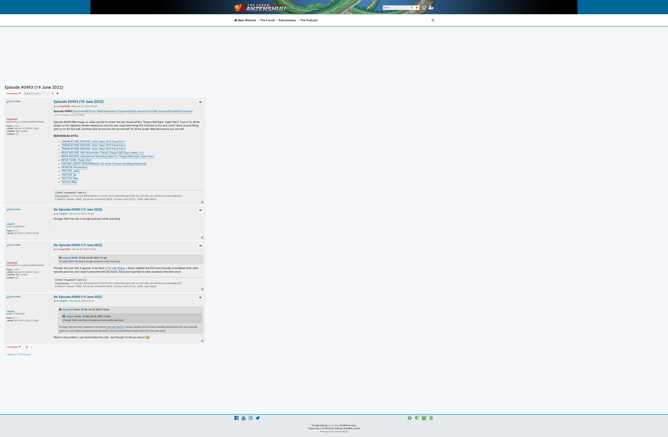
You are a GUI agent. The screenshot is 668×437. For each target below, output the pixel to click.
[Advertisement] (334, 52)
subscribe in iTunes (115, 111)
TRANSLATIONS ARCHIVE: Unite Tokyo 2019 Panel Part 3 (93, 148)
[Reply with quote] (200, 102)
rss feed (97, 111)
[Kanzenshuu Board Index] (263, 7)
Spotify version (136, 111)
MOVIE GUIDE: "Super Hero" (76, 160)
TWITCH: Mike (69, 182)
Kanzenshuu (63, 196)
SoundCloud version (180, 111)
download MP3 (81, 111)
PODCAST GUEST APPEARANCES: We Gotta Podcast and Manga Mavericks (104, 163)
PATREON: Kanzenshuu (74, 167)
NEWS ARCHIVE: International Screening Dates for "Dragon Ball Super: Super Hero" (107, 156)
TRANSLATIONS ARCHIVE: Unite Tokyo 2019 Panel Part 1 (93, 141)
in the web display (115, 268)
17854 (16, 126)
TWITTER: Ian (69, 174)
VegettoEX (12, 119)
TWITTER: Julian (70, 171)
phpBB (323, 428)
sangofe (11, 224)
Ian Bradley (333, 425)
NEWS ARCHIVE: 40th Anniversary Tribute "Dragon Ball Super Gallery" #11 (102, 152)
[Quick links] (433, 20)
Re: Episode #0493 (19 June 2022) (78, 209)
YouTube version (157, 111)
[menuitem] (424, 8)
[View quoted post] (80, 258)
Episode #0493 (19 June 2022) (34, 87)
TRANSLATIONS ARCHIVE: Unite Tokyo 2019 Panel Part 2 (93, 145)
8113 (15, 231)
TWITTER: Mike (69, 178)
